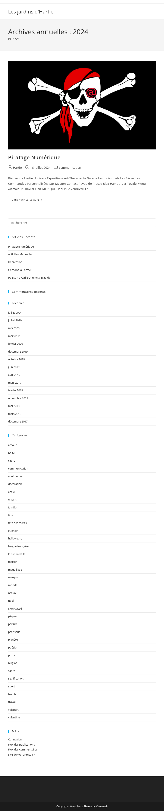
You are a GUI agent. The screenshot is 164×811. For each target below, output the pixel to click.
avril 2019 (14, 375)
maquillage (15, 570)
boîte (11, 453)
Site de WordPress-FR (21, 754)
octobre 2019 (16, 359)
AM (17, 38)
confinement (16, 476)
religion (13, 663)
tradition (13, 694)
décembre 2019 (18, 351)
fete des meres (17, 523)
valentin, (13, 710)
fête (10, 515)
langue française (18, 546)
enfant (12, 499)
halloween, (15, 538)
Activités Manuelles (20, 254)
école (11, 492)
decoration (15, 484)
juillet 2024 (15, 313)
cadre (11, 460)
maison (13, 562)
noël (11, 601)
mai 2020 (13, 328)
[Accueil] (9, 38)
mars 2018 (14, 414)
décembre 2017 (18, 421)
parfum (13, 624)
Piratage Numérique (34, 157)
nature (12, 593)
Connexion (15, 739)
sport (11, 686)
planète (13, 639)
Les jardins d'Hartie (30, 11)
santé (11, 671)
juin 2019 (13, 367)
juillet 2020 (15, 320)
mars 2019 (14, 382)
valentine (14, 717)
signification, (16, 678)
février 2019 (15, 390)
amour (12, 445)
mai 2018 (13, 406)
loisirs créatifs (16, 554)
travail (12, 702)
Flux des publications (21, 744)
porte (11, 655)
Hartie (17, 167)
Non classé (15, 608)
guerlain (13, 531)
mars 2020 (14, 336)
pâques (13, 616)
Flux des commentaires (23, 749)
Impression (15, 262)
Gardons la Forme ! (20, 270)
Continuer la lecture (29, 198)
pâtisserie (14, 632)
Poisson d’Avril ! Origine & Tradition (30, 277)
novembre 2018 (18, 398)
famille (12, 507)
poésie (12, 647)
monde (12, 585)
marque (13, 577)
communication (70, 167)
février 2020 (15, 344)
